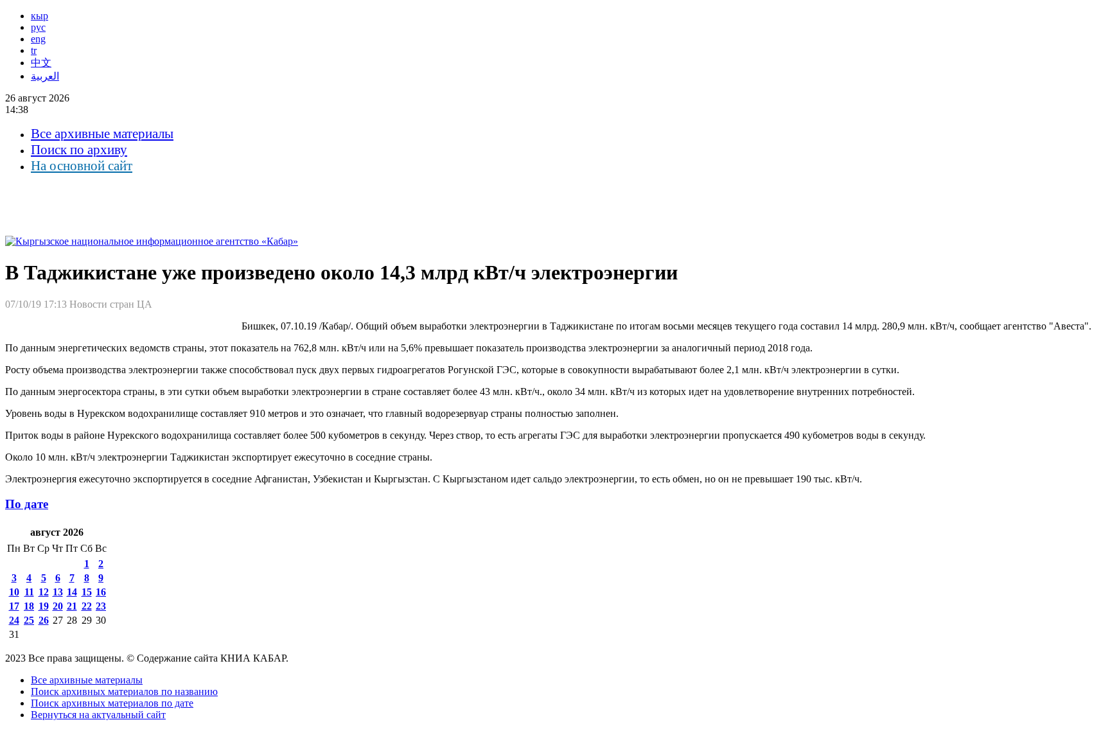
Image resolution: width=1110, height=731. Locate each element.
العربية (45, 76)
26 (44, 620)
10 (14, 591)
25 (29, 620)
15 (87, 591)
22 (87, 606)
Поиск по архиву (79, 149)
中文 (41, 62)
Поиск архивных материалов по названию (124, 691)
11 (29, 591)
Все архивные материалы (102, 133)
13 (58, 591)
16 (101, 591)
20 (58, 606)
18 (29, 606)
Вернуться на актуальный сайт (98, 714)
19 (44, 606)
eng (38, 38)
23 (101, 606)
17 (14, 606)
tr (34, 50)
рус (38, 27)
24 (14, 620)
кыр (39, 15)
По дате (26, 504)
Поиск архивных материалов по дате (112, 703)
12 (44, 591)
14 (72, 591)
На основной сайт (81, 165)
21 (72, 606)
